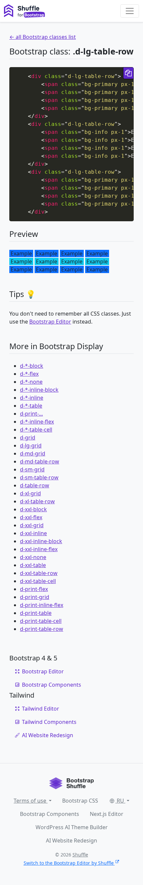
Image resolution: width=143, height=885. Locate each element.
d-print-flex (34, 589)
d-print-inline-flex (41, 605)
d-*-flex (29, 373)
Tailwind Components (49, 722)
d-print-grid (34, 597)
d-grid (27, 437)
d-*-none (31, 381)
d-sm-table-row (39, 477)
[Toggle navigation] (129, 11)
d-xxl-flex (31, 517)
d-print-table (36, 613)
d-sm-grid (32, 469)
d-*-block (31, 365)
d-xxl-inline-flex (39, 549)
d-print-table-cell (41, 621)
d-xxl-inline (33, 533)
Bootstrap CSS (80, 800)
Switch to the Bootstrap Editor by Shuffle (69, 863)
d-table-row (34, 485)
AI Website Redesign (47, 735)
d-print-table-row (41, 629)
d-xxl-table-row (39, 573)
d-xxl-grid (32, 525)
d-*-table (31, 405)
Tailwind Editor (40, 708)
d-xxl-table (33, 565)
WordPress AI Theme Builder (72, 827)
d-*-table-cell (36, 429)
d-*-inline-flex (37, 421)
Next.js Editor (106, 814)
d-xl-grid (30, 493)
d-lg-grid (31, 445)
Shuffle (80, 854)
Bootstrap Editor (50, 321)
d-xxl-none (33, 557)
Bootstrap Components (51, 684)
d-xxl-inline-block (41, 541)
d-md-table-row (39, 461)
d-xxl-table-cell (38, 581)
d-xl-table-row (37, 501)
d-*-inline (31, 397)
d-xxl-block (33, 509)
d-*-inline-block (39, 389)
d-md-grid (32, 453)
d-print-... (31, 413)
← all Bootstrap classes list (42, 37)
